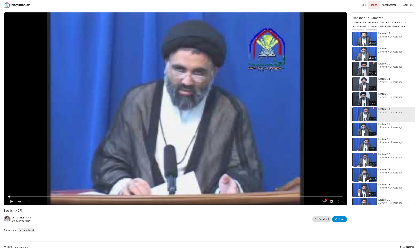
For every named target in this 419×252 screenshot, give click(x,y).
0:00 (28, 201)
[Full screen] (340, 201)
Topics (374, 4)
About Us (408, 4)
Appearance (408, 246)
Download (324, 219)
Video (171, 17)
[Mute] (19, 201)
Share (341, 219)
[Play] (11, 201)
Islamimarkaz (20, 5)
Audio (179, 17)
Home (363, 4)
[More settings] (332, 201)
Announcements (390, 4)
